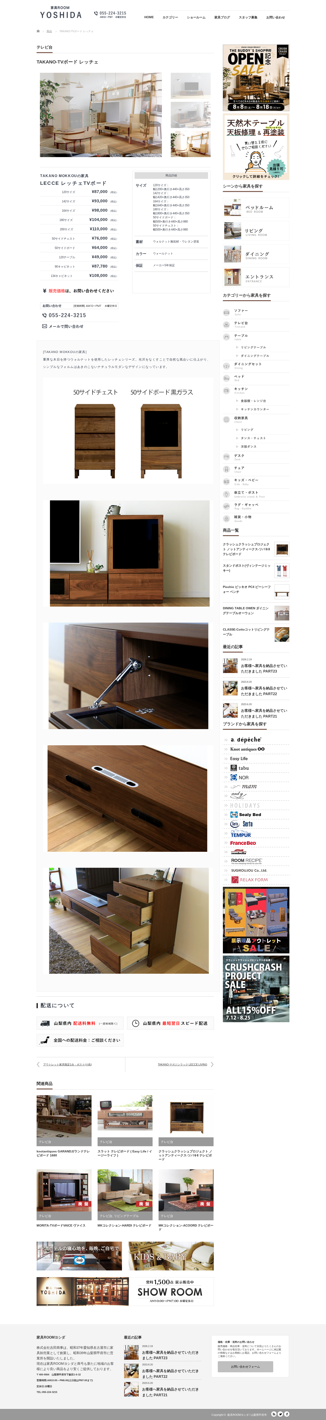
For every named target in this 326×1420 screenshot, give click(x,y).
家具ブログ (222, 17)
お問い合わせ (275, 17)
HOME (149, 17)
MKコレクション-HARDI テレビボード (124, 1225)
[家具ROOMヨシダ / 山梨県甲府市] (83, 12)
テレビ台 (45, 47)
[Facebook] (286, 1414)
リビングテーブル (126, 1216)
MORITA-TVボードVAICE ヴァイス (61, 1225)
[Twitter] (280, 1414)
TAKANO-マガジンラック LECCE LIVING (182, 1064)
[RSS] (274, 1414)
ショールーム (196, 17)
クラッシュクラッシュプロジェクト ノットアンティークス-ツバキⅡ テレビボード (185, 1155)
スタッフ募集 (248, 17)
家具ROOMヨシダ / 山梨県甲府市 (247, 1414)
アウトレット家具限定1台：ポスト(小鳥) (67, 1064)
